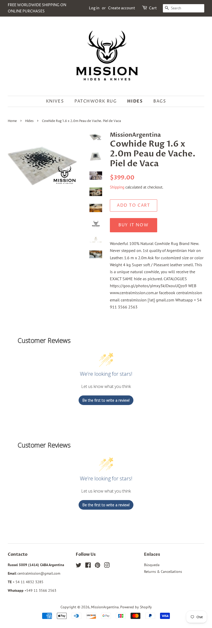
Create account (121, 8)
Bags (159, 101)
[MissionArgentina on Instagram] (107, 566)
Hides (135, 101)
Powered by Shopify (136, 607)
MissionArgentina (105, 607)
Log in (94, 8)
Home (12, 121)
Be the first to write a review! (106, 400)
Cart (153, 8)
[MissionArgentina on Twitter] (78, 566)
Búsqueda (152, 564)
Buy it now (133, 225)
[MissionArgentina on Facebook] (88, 566)
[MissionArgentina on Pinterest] (97, 566)
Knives (55, 101)
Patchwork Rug (95, 101)
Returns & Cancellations (163, 571)
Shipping (117, 187)
